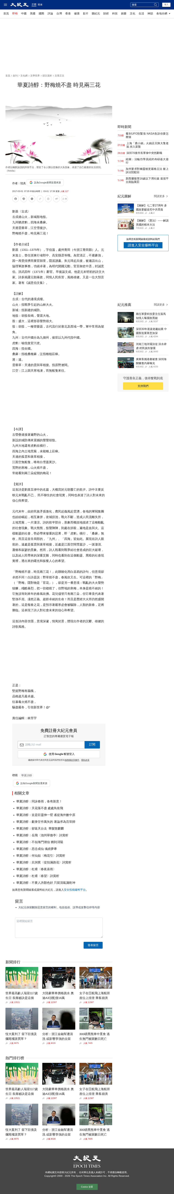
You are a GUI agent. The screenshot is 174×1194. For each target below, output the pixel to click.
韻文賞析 (47, 75)
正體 (34, 4)
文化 (132, 13)
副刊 (15, 75)
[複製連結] (40, 198)
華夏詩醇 (26, 775)
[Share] (7, 1002)
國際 (41, 13)
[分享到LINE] (23, 199)
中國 (24, 13)
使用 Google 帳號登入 (62, 754)
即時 (15, 13)
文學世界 (35, 75)
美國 (32, 13)
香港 (68, 13)
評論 (50, 13)
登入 (166, 4)
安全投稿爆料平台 (75, 889)
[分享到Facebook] (15, 199)
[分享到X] (32, 199)
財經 (106, 13)
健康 (77, 13)
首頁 (6, 13)
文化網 (24, 75)
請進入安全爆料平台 (143, 245)
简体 (40, 4)
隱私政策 (85, 760)
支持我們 (143, 385)
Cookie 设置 (87, 1187)
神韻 (150, 13)
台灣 (59, 13)
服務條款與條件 (72, 760)
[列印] (48, 199)
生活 (141, 13)
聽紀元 (96, 13)
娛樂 (123, 13)
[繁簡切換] (64, 199)
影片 (85, 13)
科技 (115, 13)
